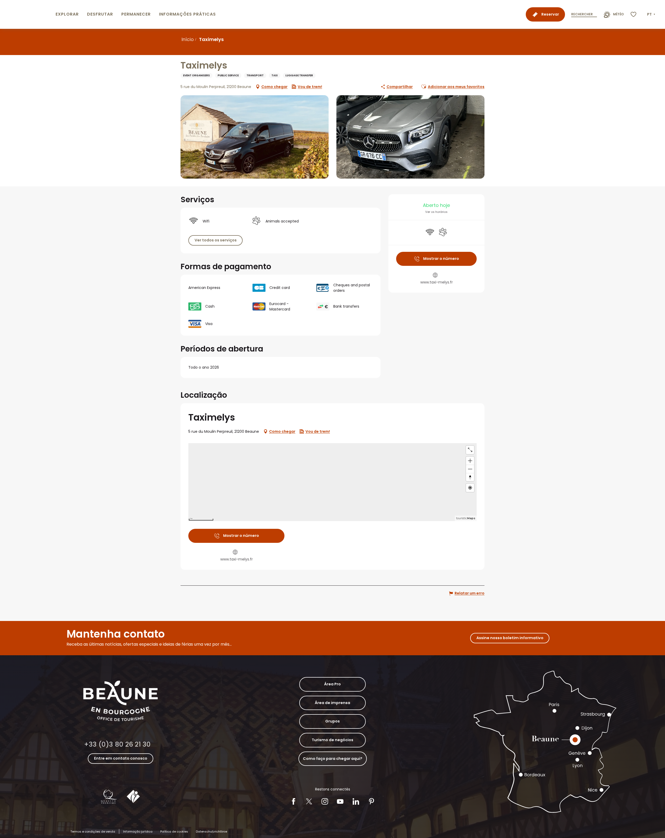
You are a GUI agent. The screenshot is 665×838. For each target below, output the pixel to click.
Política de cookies (174, 831)
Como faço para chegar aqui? (332, 758)
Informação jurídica (137, 831)
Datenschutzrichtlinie (211, 831)
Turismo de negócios (332, 739)
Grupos (332, 721)
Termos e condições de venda (92, 831)
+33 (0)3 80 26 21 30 (117, 744)
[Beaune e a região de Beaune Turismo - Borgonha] (27, 14)
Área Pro (332, 684)
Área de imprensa (332, 702)
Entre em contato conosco (120, 758)
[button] (651, 14)
